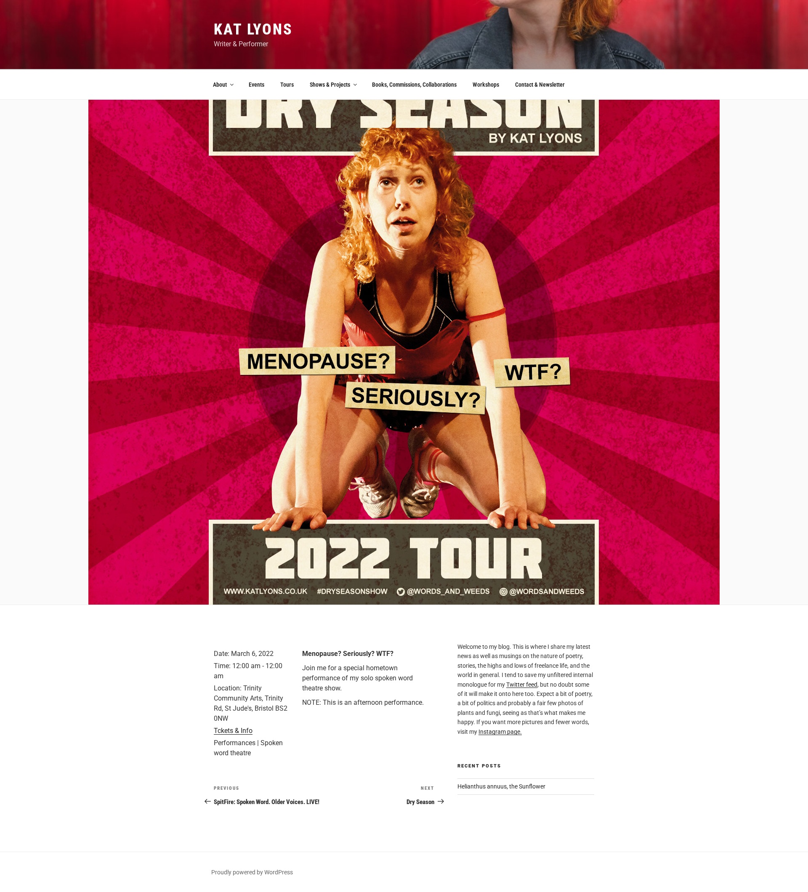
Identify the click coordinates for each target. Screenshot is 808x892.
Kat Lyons (253, 29)
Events (256, 84)
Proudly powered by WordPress (252, 872)
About (220, 84)
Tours (287, 84)
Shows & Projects (330, 84)
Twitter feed (521, 684)
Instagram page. (500, 731)
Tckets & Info (233, 731)
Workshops (486, 84)
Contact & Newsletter (540, 84)
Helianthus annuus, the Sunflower (501, 786)
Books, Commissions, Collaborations (414, 84)
